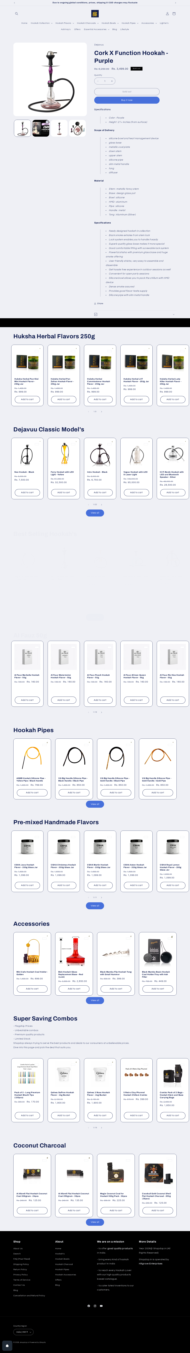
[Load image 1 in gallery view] (22, 128)
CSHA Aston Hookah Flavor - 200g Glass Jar (135, 866)
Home (58, 1249)
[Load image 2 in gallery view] (59, 128)
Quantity (98, 75)
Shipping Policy (21, 1264)
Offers (58, 1280)
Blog (15, 1290)
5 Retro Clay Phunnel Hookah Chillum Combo (135, 1093)
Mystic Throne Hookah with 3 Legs (171, 578)
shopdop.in (24, 1342)
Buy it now (127, 100)
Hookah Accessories (65, 1275)
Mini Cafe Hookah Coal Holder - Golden (32, 973)
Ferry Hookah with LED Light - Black (62, 578)
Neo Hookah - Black (24, 472)
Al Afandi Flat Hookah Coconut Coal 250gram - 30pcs (73, 1195)
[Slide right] (101, 411)
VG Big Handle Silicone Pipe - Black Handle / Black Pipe (73, 779)
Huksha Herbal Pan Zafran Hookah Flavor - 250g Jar (62, 381)
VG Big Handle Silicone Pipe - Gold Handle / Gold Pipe (156, 779)
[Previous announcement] (14, 3)
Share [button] (100, 303)
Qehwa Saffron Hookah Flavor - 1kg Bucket (62, 1093)
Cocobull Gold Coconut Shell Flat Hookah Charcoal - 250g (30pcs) (156, 1196)
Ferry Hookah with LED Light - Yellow (62, 473)
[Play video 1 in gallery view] (40, 128)
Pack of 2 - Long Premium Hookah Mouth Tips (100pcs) (27, 1095)
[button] (16, 13)
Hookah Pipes (62, 1270)
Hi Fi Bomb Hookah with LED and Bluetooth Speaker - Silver (172, 474)
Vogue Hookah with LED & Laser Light (136, 473)
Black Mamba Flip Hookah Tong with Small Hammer (116, 973)
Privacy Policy (20, 1275)
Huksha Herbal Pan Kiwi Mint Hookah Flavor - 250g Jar (26, 381)
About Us (18, 1249)
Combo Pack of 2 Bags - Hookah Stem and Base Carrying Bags (172, 1095)
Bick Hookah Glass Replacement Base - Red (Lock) (70, 974)
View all (95, 513)
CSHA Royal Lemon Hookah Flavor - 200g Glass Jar (170, 867)
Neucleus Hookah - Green (136, 577)
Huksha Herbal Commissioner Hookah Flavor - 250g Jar (98, 381)
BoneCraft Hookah (96, 577)
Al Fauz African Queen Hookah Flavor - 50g (135, 676)
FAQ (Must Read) (21, 1259)
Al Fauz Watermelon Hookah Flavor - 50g (61, 676)
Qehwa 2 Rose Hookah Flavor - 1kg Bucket (98, 1093)
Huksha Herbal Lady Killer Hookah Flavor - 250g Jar (170, 381)
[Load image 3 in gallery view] (77, 128)
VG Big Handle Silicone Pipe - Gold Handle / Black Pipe (114, 779)
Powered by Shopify (38, 1342)
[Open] (7, 1346)
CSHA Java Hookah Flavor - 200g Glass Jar (26, 866)
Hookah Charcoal (64, 1264)
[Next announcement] (175, 3)
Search (17, 1254)
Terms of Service (21, 1280)
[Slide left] (88, 411)
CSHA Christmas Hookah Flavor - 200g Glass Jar (63, 866)
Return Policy (20, 1270)
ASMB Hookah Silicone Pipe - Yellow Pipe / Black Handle (31, 779)
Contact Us (19, 1285)
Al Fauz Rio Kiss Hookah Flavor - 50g (172, 676)
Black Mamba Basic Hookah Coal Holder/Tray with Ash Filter (156, 974)
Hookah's (60, 1254)
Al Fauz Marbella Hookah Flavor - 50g (26, 676)
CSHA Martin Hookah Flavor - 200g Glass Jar (98, 866)
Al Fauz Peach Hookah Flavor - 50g (98, 676)
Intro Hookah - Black (97, 472)
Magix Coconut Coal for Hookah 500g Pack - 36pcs (113, 1195)
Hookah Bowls (62, 1259)
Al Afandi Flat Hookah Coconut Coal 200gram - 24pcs (31, 1195)
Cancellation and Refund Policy (29, 1296)
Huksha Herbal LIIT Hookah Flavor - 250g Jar (136, 380)
